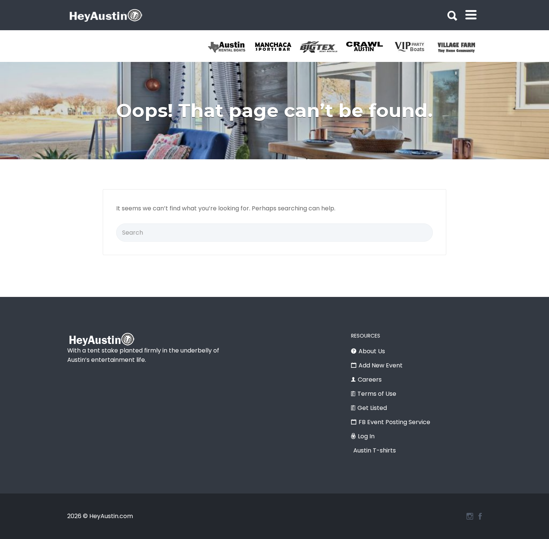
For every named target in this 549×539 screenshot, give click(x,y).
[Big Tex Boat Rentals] (323, 47)
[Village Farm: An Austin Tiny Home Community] (461, 47)
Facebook (480, 516)
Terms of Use (376, 393)
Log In (366, 436)
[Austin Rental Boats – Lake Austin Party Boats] (231, 47)
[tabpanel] (461, 47)
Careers (370, 379)
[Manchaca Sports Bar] (277, 47)
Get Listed (372, 408)
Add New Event (381, 365)
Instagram (469, 516)
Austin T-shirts (374, 450)
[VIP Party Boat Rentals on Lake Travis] (415, 47)
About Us (372, 351)
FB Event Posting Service (394, 422)
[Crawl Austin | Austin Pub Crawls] (369, 47)
